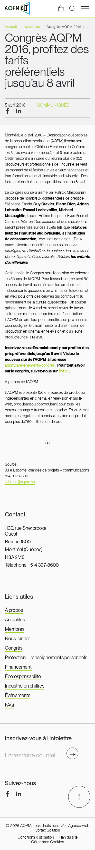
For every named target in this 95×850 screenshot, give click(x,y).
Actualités (15, 620)
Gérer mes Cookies (47, 842)
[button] (85, 8)
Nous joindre (17, 638)
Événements (17, 695)
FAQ (9, 705)
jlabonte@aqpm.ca (20, 482)
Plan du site (68, 837)
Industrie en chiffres (24, 686)
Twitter (63, 371)
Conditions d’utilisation (36, 837)
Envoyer (74, 753)
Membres (14, 629)
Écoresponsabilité (23, 676)
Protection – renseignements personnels (46, 657)
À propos (14, 610)
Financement (18, 667)
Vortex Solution (47, 830)
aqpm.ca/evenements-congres (30, 365)
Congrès (13, 648)
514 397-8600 (44, 565)
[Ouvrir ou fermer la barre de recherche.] (72, 9)
